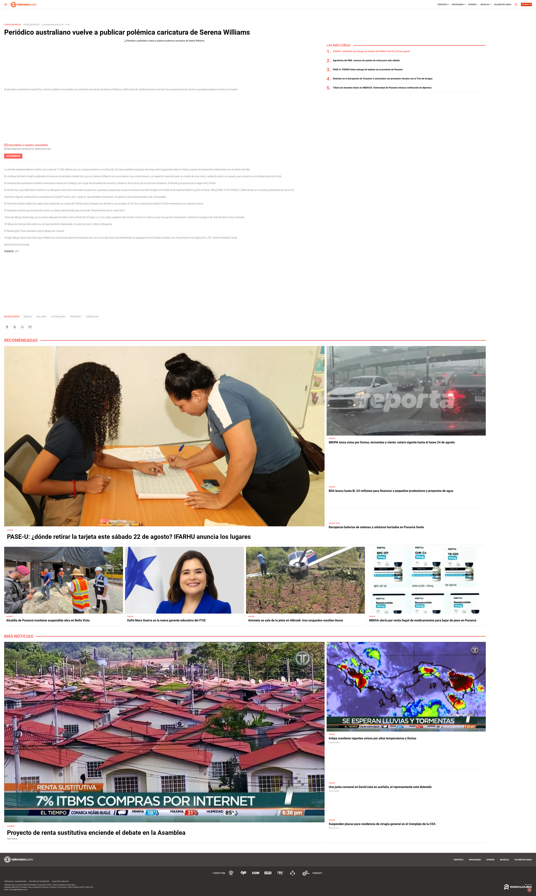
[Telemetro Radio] (305, 875)
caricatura (92, 316)
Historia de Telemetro (38, 881)
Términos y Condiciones (15, 881)
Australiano (58, 316)
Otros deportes (31, 24)
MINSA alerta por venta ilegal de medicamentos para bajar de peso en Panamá (422, 620)
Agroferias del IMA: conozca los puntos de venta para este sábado (366, 60)
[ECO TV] (268, 875)
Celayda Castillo (334, 742)
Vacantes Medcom (60, 881)
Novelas (485, 4)
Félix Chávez (12, 839)
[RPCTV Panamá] (231, 875)
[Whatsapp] (22, 327)
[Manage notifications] (529, 890)
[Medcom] (317, 875)
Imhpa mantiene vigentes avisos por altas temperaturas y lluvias (372, 738)
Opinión (472, 4)
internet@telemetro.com (18, 890)
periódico (75, 316)
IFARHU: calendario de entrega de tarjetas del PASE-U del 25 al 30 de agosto (371, 51)
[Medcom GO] (219, 875)
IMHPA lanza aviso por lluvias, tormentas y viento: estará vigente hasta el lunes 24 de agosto (392, 442)
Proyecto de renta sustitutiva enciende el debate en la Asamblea (96, 832)
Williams (41, 316)
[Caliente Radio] (292, 875)
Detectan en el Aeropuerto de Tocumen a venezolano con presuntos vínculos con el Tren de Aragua (382, 78)
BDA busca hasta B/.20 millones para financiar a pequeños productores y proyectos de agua (391, 491)
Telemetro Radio (502, 4)
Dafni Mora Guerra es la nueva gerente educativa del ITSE (166, 620)
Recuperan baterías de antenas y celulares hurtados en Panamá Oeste (376, 527)
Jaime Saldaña (334, 791)
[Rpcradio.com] (280, 875)
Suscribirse (13, 156)
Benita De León (334, 828)
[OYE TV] (243, 875)
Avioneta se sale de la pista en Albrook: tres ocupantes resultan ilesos (295, 620)
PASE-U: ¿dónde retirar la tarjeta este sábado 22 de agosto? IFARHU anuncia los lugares (129, 536)
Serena (28, 316)
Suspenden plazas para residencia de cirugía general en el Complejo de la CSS (382, 824)
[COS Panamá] (256, 875)
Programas (458, 4)
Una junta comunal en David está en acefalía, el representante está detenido (380, 787)
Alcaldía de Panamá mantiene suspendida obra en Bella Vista (48, 620)
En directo (526, 4)
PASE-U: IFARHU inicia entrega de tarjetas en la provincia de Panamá (368, 69)
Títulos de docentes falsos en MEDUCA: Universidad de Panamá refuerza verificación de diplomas (382, 87)
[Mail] (30, 327)
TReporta (442, 4)
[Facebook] (7, 327)
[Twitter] (14, 327)
